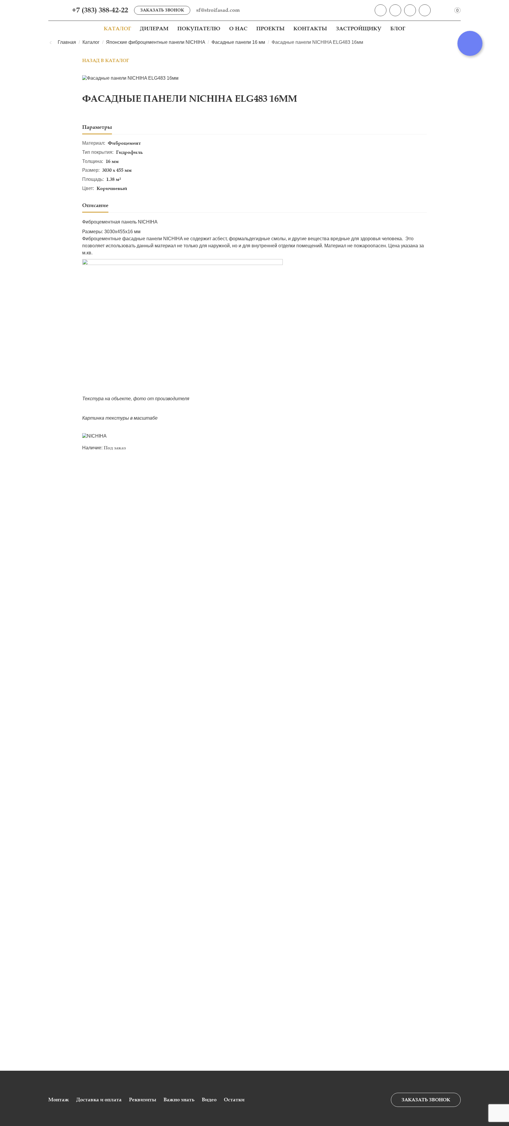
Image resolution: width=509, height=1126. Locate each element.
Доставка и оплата (99, 1100)
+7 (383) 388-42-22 (100, 10)
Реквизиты (142, 1100)
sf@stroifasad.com (218, 10)
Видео (209, 1100)
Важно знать (178, 1100)
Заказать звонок (162, 10)
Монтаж (58, 1100)
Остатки (234, 1100)
